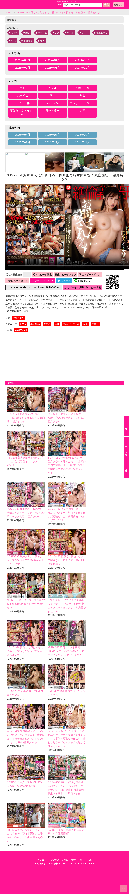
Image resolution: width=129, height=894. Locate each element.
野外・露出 (52, 110)
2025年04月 (52, 60)
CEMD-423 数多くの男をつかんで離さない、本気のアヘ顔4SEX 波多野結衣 (66, 560)
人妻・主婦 (82, 88)
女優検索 (126, 426)
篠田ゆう (27, 41)
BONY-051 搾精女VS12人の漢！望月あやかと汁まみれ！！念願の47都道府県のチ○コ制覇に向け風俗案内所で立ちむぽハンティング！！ (67, 465)
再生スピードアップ (65, 274)
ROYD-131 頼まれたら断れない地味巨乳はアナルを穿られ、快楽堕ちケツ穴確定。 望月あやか (26, 513)
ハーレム (42, 32)
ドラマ (23, 323)
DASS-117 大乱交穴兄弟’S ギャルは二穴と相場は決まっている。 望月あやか (67, 418)
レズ (57, 32)
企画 (82, 110)
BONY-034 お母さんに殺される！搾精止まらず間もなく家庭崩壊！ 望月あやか (26, 418)
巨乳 (22, 88)
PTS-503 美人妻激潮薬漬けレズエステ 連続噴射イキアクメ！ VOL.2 (25, 461)
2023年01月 (21, 329)
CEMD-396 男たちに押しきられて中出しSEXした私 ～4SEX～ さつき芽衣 (25, 651)
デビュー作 (23, 103)
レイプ (85, 32)
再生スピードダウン (90, 274)
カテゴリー (43, 859)
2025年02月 (22, 67)
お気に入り (118, 5)
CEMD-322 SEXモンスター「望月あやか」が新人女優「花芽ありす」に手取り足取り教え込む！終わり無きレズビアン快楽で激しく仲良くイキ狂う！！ (67, 739)
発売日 (64, 859)
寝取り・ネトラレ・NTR (22, 112)
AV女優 (55, 859)
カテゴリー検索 (126, 447)
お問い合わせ (77, 859)
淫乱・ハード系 (71, 323)
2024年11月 (82, 142)
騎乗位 (95, 323)
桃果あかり (101, 32)
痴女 (85, 323)
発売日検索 (126, 467)
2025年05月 (22, 60)
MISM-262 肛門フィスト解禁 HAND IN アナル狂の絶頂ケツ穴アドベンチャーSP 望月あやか (66, 651)
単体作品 (35, 323)
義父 (27, 32)
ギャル (70, 32)
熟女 (82, 95)
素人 (42, 41)
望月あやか (18, 317)
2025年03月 (82, 60)
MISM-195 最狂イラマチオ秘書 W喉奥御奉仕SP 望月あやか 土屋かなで (26, 604)
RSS (89, 859)
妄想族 (47, 323)
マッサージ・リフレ (82, 103)
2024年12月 (82, 67)
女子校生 (22, 95)
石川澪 (14, 32)
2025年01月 (52, 67)
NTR (13, 41)
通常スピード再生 (42, 274)
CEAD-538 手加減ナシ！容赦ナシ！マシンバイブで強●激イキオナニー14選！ (25, 560)
